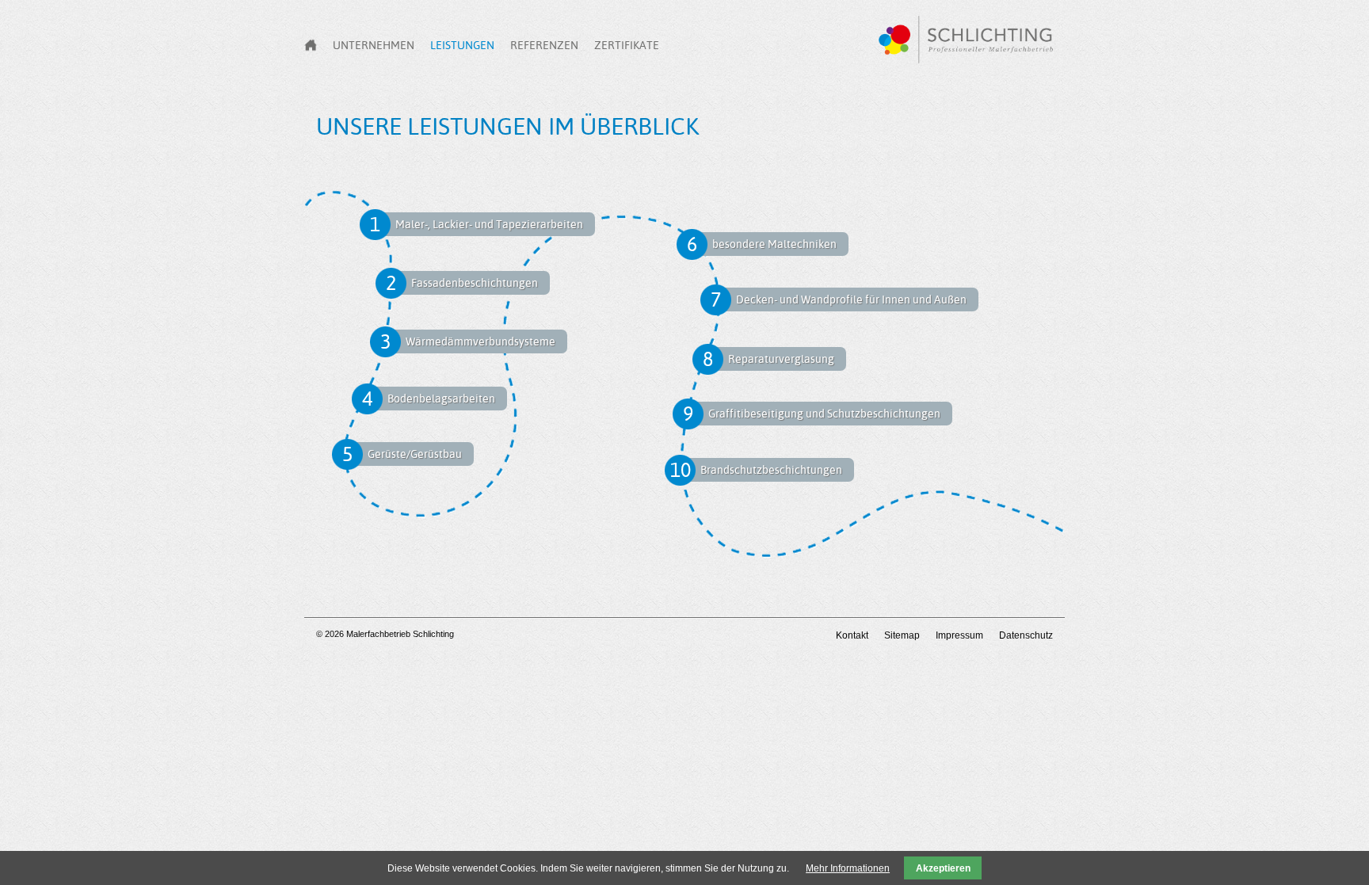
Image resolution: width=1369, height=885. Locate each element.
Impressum (959, 635)
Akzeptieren (943, 868)
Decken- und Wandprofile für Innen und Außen (851, 299)
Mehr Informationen (848, 868)
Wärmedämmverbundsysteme (480, 341)
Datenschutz (1026, 635)
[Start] (310, 45)
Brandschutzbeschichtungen (771, 469)
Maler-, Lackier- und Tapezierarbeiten (489, 224)
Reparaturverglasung (781, 359)
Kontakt (852, 635)
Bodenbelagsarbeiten (441, 398)
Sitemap (902, 635)
